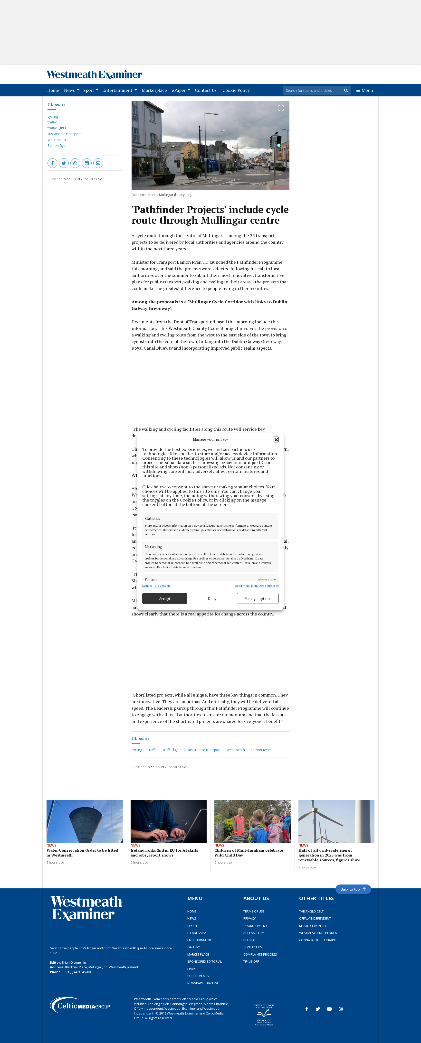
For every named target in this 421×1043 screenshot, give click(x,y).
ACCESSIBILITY (253, 933)
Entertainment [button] (117, 90)
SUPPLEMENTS (198, 976)
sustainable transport (64, 133)
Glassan (56, 104)
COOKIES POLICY (255, 925)
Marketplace (155, 90)
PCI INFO (249, 940)
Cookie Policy (237, 90)
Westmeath (57, 139)
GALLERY (193, 947)
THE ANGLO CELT (311, 911)
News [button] (70, 90)
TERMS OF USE (254, 911)
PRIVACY (249, 918)
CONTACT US (252, 947)
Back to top (350, 889)
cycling (53, 116)
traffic (52, 122)
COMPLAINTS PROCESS (260, 954)
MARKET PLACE (198, 954)
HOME (191, 911)
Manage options (257, 598)
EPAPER (193, 969)
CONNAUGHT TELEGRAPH (317, 940)
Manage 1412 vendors (156, 586)
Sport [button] (89, 90)
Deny (212, 598)
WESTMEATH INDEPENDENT (319, 933)
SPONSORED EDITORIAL (204, 961)
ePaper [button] (179, 90)
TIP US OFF (251, 961)
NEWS (191, 918)
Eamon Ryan (57, 145)
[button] (276, 439)
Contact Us (207, 90)
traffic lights (57, 128)
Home (54, 90)
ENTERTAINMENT (199, 940)
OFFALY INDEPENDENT (315, 918)
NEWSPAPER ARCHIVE (203, 983)
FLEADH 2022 (196, 933)
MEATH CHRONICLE (313, 925)
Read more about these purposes (257, 586)
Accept (164, 598)
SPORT (192, 925)
